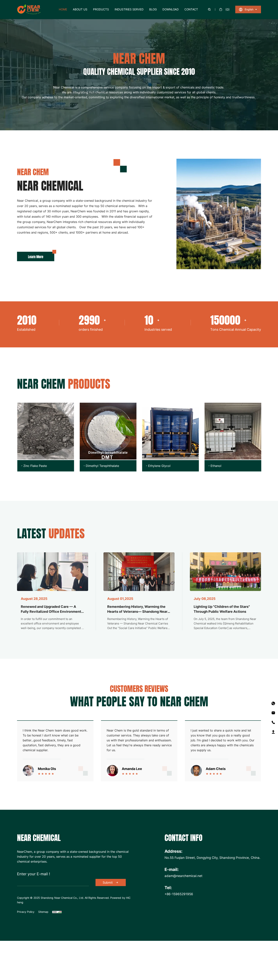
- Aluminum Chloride (237, 466)
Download (170, 9)
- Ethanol (166, 466)
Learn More (35, 256)
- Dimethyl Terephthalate (53, 466)
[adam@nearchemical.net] (273, 713)
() (227, 9)
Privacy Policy (25, 912)
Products (101, 9)
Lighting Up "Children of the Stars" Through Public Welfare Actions (135, 609)
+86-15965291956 (179, 894)
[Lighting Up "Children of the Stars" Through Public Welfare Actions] (139, 571)
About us (80, 9)
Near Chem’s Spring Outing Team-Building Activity (221, 609)
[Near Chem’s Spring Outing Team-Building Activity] (225, 571)
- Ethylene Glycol (110, 466)
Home (63, 9)
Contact (191, 9)
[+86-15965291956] (273, 703)
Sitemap (43, 912)
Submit (108, 882)
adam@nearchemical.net (183, 875)
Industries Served (129, 9)
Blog (153, 9)
